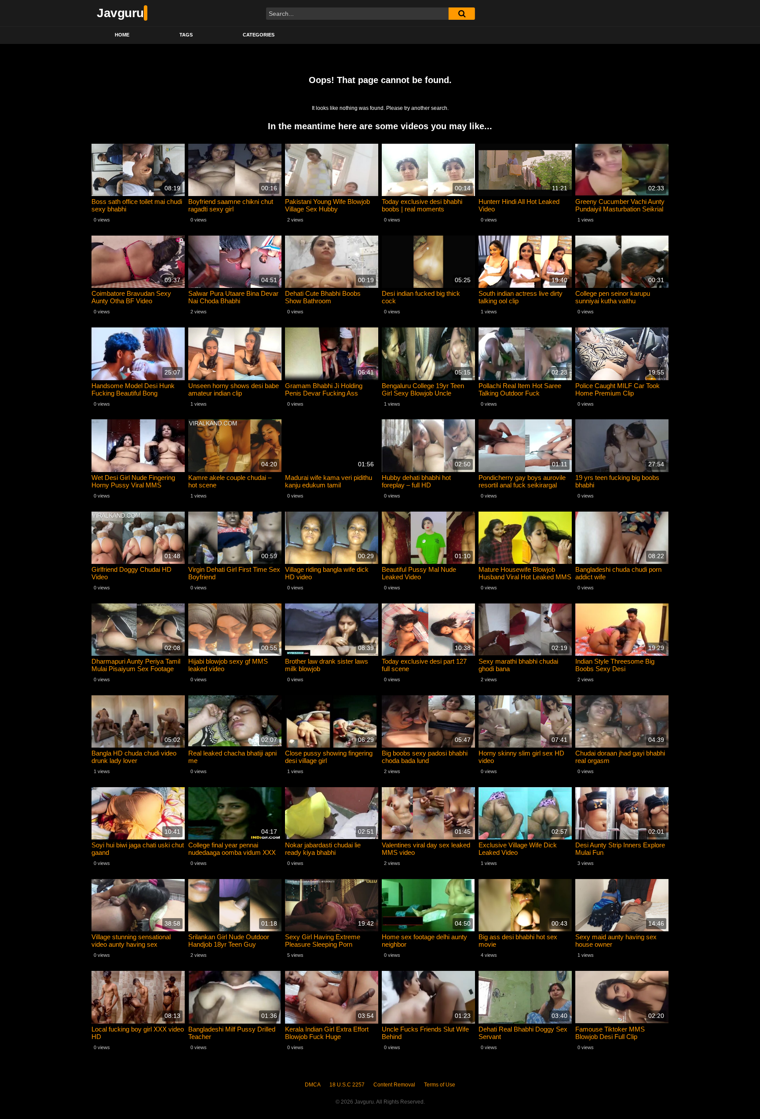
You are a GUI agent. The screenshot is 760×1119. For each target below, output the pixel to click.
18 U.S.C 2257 (347, 1085)
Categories (258, 34)
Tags (186, 34)
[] (462, 13)
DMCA (313, 1085)
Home (122, 34)
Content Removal (394, 1085)
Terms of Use (439, 1085)
